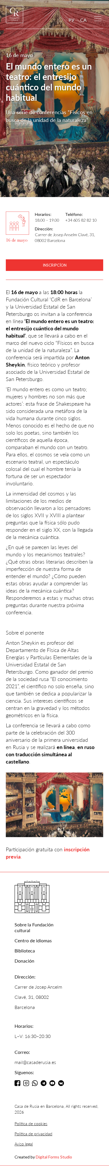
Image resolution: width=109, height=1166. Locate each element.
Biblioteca (25, 950)
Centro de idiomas (33, 940)
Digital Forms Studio (54, 1156)
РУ (71, 20)
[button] (97, 18)
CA (83, 20)
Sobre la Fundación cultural (34, 927)
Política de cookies (31, 1123)
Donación (24, 960)
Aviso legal (24, 1143)
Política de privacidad (33, 1133)
